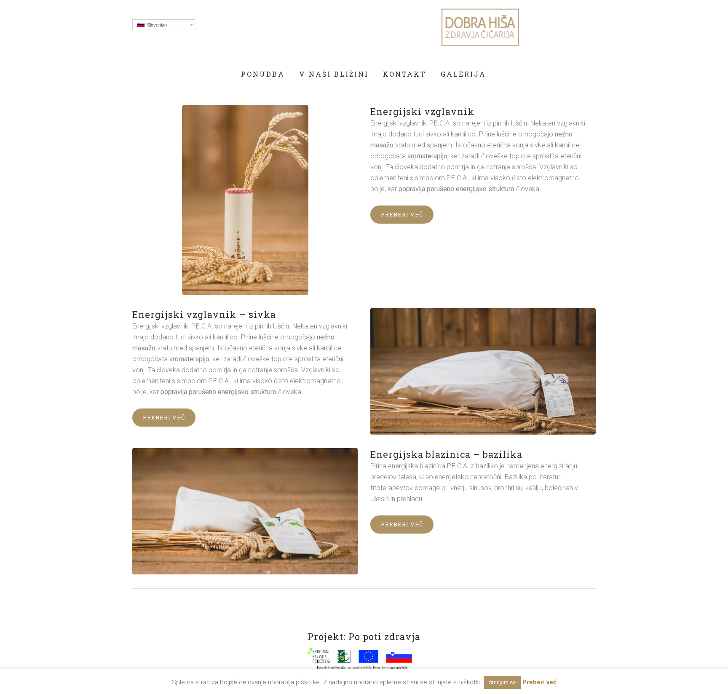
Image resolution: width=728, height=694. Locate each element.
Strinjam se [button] (502, 682)
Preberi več (402, 214)
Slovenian (156, 24)
